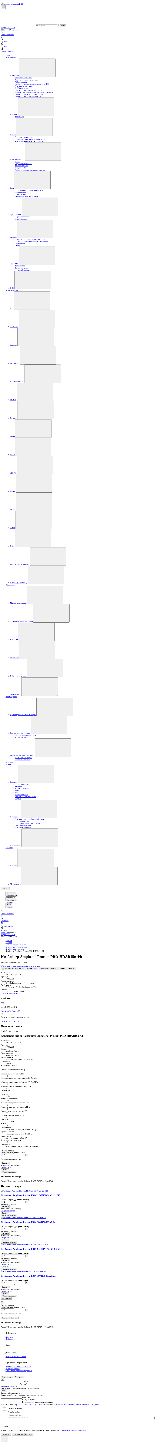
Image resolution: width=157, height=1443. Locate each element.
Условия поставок (13, 1369)
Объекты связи (20, 194)
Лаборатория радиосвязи (20, 564)
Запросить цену (7, 1152)
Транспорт (14, 263)
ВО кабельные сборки (23, 758)
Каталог (9, 55)
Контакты (9, 762)
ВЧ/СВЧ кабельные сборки (25, 735)
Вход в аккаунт (7, 1377)
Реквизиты (14, 658)
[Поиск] (3, 7)
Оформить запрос (8, 1167)
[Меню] (2, 2)
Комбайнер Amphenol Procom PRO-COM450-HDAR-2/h (28, 1222)
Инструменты (15, 845)
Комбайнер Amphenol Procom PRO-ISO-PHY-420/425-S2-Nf (30, 1195)
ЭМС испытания (21, 88)
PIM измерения (21, 82)
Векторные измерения (23, 78)
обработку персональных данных (27, 1405)
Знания (8, 764)
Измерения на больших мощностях (28, 90)
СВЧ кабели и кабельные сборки (27, 823)
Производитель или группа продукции (37, 1402)
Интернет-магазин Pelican (16, 1357)
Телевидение (20, 243)
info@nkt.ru (5, 933)
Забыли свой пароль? (9, 1386)
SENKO (13, 473)
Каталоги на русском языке (25, 797)
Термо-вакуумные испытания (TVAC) (29, 139)
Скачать (15, 1011)
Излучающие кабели (23, 825)
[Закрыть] (2, 1301)
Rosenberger (14, 363)
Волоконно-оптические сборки (22, 755)
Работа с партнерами (18, 676)
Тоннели (18, 245)
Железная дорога (21, 268)
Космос (13, 135)
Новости (13, 866)
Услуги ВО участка (22, 760)
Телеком (13, 237)
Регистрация (19, 1377)
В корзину (5, 1163)
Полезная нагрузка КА (24, 137)
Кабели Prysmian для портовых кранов (30, 170)
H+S (12, 308)
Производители (12, 290)
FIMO (12, 436)
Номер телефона (28, 1400)
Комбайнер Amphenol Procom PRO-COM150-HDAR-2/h (28, 1276)
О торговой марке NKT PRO (21, 621)
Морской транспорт (22, 219)
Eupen (17, 790)
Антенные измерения (23, 86)
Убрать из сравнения (9, 1172)
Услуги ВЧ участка (22, 737)
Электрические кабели (24, 827)
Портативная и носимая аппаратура (29, 190)
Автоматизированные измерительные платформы (34, 92)
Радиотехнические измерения (26, 80)
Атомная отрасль (21, 166)
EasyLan (18, 799)
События (9, 848)
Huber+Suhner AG (22, 784)
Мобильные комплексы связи (26, 196)
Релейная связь (20, 192)
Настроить (29, 1434)
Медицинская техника (23, 164)
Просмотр (5, 1011)
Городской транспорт (23, 270)
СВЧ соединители (22, 821)
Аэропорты (19, 117)
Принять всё (6, 1434)
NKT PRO (14, 327)
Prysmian (13, 418)
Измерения (14, 75)
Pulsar (12, 455)
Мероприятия (15, 884)
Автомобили (20, 266)
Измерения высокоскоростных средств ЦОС (32, 84)
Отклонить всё (18, 1434)
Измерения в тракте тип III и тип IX (29, 94)
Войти (4, 1391)
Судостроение (15, 214)
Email (25, 1382)
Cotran (12, 528)
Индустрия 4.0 (20, 168)
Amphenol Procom (17, 381)
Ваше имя (26, 1397)
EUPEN (13, 400)
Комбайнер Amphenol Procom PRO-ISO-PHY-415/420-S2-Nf (30, 1249)
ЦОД (12, 288)
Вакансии (14, 639)
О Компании (11, 585)
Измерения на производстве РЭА (28, 96)
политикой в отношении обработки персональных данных (76, 1405)
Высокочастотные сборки (20, 733)
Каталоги (13, 782)
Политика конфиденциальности (18, 1367)
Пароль (23, 1384)
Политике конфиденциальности (73, 1430)
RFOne (13, 491)
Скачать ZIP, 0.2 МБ (9, 1021)
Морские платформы (23, 217)
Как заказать (6, 1298)
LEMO (12, 509)
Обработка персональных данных (19, 1371)
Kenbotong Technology (18, 583)
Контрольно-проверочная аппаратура (29, 141)
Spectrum (13, 345)
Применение (11, 57)
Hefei (12, 546)
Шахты (17, 162)
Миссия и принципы (18, 603)
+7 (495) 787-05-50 (8, 28)
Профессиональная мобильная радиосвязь (31, 241)
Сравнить (5, 1169)
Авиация (13, 114)
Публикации (15, 817)
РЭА (12, 188)
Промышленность (17, 159)
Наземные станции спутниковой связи (30, 239)
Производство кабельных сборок (23, 715)
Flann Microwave (21, 795)
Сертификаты (15, 694)
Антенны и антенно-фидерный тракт (29, 819)
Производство (11, 697)
